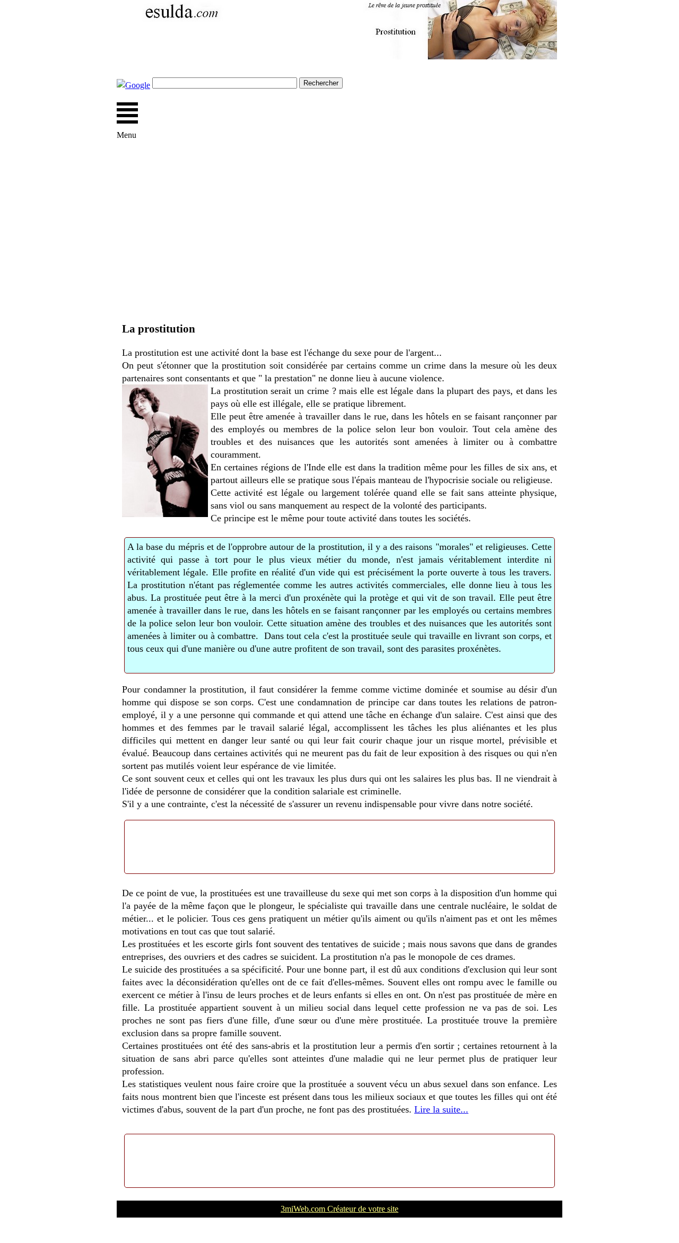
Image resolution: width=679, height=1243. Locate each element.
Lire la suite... (441, 1109)
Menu (127, 113)
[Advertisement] (339, 237)
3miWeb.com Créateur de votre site (339, 1208)
